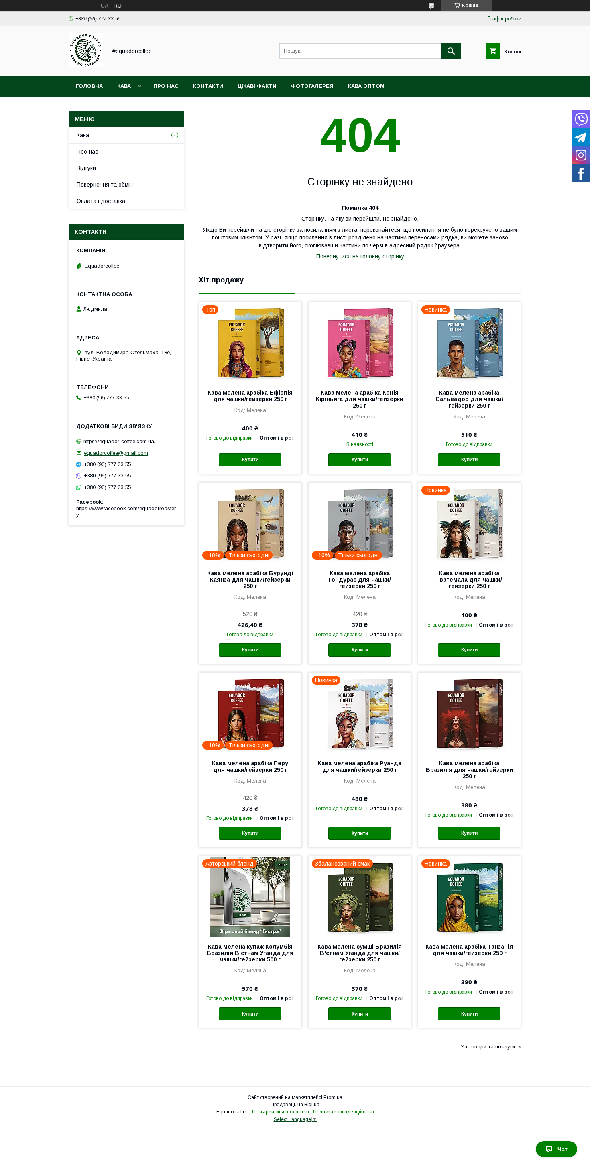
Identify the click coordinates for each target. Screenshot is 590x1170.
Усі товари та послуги (487, 1047)
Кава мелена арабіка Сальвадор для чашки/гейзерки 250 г (469, 399)
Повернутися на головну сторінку (360, 256)
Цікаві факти (257, 86)
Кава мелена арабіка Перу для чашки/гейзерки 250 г (250, 766)
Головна (89, 86)
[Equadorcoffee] (86, 65)
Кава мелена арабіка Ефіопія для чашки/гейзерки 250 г (250, 395)
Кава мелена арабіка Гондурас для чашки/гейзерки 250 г (360, 579)
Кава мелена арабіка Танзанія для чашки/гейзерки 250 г (469, 949)
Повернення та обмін (105, 184)
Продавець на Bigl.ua (295, 1104)
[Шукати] (451, 51)
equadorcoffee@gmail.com (116, 453)
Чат (562, 1149)
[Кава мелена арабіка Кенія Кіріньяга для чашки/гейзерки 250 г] (360, 342)
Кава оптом (366, 86)
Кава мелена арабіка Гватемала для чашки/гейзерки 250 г (469, 579)
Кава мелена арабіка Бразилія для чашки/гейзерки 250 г (469, 769)
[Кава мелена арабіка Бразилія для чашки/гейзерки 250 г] (469, 713)
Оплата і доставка (101, 201)
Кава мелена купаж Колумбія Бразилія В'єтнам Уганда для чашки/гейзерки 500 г (250, 953)
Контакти (208, 86)
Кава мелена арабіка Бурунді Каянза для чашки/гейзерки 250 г (250, 579)
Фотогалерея (312, 86)
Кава (124, 86)
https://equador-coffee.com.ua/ (119, 441)
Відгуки (86, 168)
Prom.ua (332, 1097)
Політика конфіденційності (343, 1112)
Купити (250, 459)
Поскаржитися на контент (280, 1112)
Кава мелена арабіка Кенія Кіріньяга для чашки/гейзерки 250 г (359, 399)
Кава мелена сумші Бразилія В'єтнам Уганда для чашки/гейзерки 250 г (359, 953)
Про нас (166, 86)
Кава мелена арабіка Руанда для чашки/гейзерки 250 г (359, 766)
